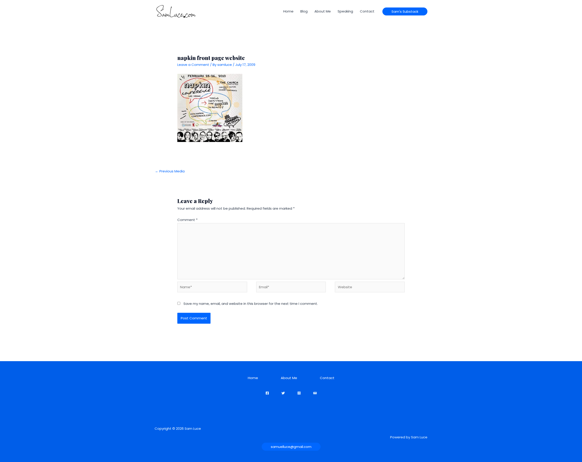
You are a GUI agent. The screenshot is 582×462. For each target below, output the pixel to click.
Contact (367, 11)
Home (288, 11)
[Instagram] (299, 393)
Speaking (345, 11)
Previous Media (170, 171)
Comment (187, 219)
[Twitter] (283, 393)
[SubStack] (315, 393)
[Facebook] (267, 393)
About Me (322, 11)
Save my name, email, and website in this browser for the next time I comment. (250, 303)
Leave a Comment (193, 64)
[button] (404, 11)
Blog (304, 11)
